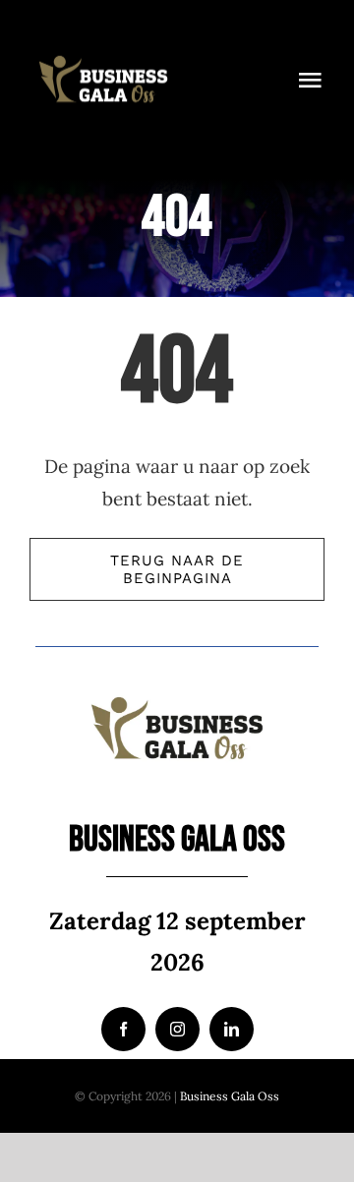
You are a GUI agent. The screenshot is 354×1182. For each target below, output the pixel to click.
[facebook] (123, 1029)
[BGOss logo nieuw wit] (103, 38)
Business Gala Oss (229, 1096)
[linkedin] (231, 1029)
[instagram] (177, 1029)
